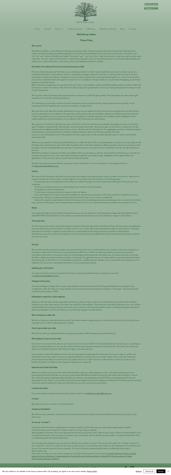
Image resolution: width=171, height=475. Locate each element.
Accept (160, 471)
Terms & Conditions (41, 467)
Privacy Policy (92, 471)
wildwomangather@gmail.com (46, 166)
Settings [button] (139, 471)
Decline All (149, 471)
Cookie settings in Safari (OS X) (98, 456)
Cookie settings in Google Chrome (69, 456)
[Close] (168, 471)
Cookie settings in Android (47, 459)
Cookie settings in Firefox (118, 453)
